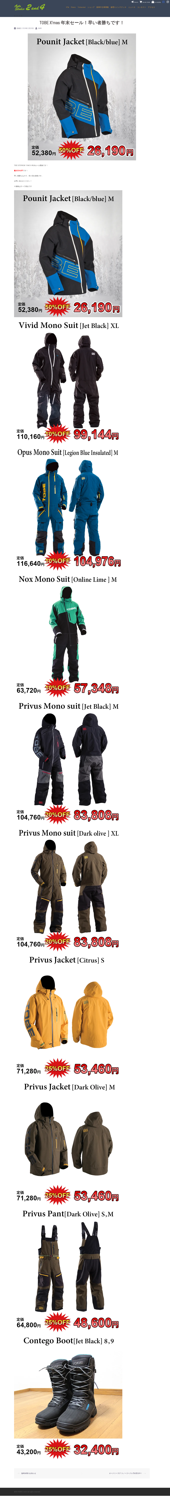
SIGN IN (136, 2)
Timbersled (81, 7)
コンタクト (141, 7)
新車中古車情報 (102, 7)
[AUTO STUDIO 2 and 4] (30, 7)
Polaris (73, 7)
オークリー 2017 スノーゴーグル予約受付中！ (125, 1473)
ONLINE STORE (146, 2)
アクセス (151, 7)
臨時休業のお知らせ (28, 1473)
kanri (40, 28)
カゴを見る (157, 2)
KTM (67, 7)
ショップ (90, 7)
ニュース (131, 7)
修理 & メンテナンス (118, 7)
